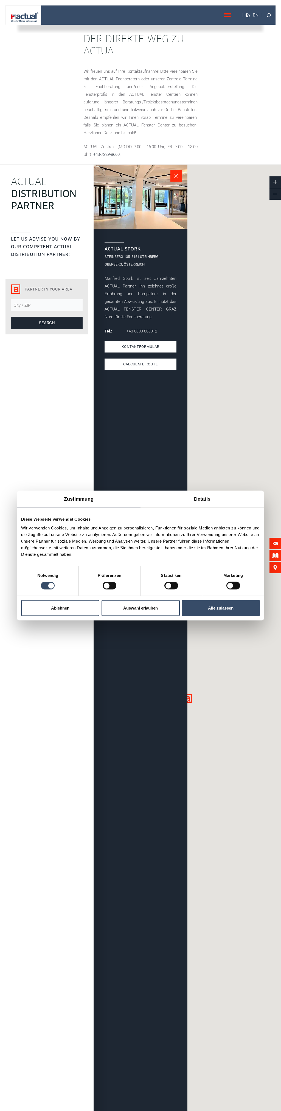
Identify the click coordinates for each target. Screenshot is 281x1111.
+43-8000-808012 (142, 331)
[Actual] (24, 17)
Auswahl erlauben (140, 607)
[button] (187, 699)
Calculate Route (140, 364)
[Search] (269, 15)
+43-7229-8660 (106, 154)
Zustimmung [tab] (79, 499)
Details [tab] (202, 499)
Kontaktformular (140, 347)
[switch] (109, 586)
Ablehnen (60, 607)
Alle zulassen (221, 607)
